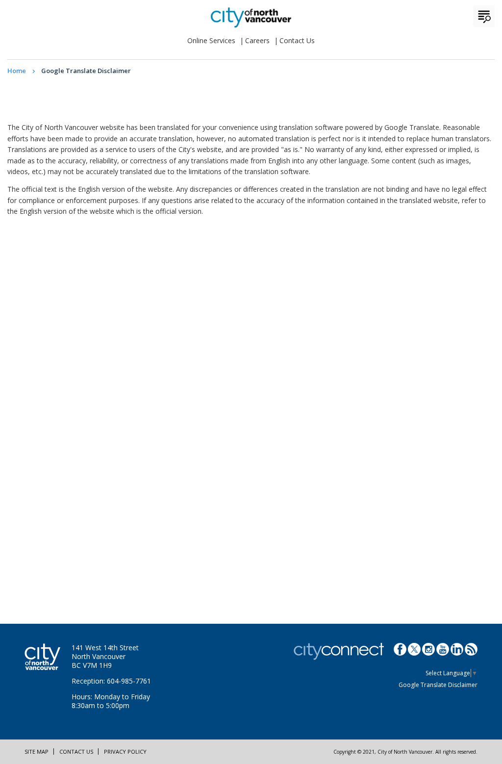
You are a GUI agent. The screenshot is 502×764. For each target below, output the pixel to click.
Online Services (211, 40)
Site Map (37, 751)
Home (16, 70)
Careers (257, 40)
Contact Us (297, 40)
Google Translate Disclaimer (438, 685)
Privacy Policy (125, 751)
